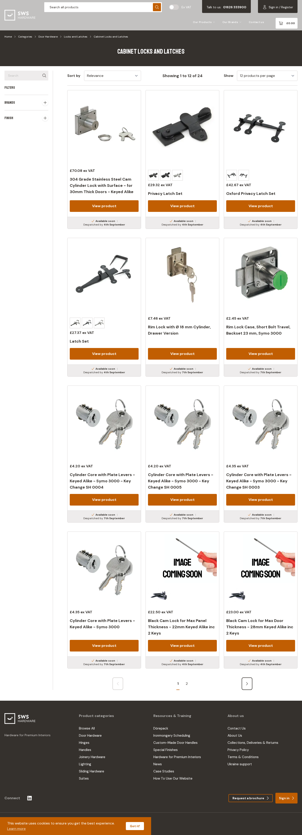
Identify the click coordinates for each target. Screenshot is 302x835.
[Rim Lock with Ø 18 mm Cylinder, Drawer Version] (182, 307)
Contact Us (237, 728)
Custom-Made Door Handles (175, 742)
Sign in (284, 798)
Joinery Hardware (92, 757)
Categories (25, 36)
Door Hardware (48, 36)
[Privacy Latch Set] (182, 159)
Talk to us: (226, 7)
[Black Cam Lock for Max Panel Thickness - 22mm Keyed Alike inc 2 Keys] (182, 600)
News (157, 764)
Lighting (85, 764)
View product (104, 206)
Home (8, 36)
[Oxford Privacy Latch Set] (260, 159)
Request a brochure (248, 798)
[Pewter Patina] (177, 175)
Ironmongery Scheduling (171, 735)
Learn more (16, 828)
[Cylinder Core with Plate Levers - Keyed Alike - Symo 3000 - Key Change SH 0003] (260, 454)
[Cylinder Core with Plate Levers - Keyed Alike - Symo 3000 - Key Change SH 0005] (182, 454)
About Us (235, 735)
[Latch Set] (104, 307)
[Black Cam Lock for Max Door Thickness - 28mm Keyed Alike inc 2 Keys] (260, 600)
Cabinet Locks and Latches (111, 36)
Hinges (84, 742)
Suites (84, 778)
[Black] (165, 175)
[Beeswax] (153, 175)
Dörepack (160, 728)
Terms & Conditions (243, 757)
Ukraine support (240, 764)
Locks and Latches (75, 36)
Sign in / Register (281, 7)
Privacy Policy (238, 750)
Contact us (256, 22)
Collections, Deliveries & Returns (253, 742)
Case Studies (163, 771)
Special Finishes (165, 750)
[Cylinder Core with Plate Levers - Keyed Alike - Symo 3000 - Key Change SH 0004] (104, 454)
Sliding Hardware (91, 771)
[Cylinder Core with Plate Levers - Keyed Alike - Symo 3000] (104, 600)
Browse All (87, 728)
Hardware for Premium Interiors (177, 757)
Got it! (135, 826)
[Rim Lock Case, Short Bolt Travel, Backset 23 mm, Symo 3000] (260, 307)
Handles (85, 750)
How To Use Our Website (172, 778)
